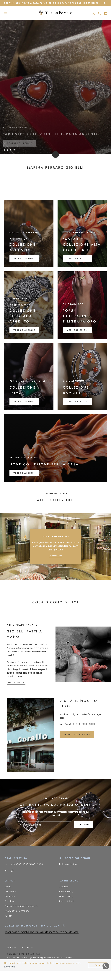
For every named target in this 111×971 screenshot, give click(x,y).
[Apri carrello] (105, 13)
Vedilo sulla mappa (76, 734)
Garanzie (63, 886)
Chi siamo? (10, 891)
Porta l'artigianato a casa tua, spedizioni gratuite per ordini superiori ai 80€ (55, 3)
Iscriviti (83, 824)
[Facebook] (6, 870)
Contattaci (10, 896)
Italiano (25, 947)
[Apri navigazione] (5, 13)
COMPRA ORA (55, 555)
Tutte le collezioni (68, 864)
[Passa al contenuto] (55, 154)
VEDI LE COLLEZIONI (16, 682)
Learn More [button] (9, 967)
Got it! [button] (98, 965)
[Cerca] (99, 13)
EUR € (10, 947)
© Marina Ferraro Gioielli (23, 954)
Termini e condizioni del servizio (21, 906)
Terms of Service (67, 901)
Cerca (8, 886)
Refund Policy (66, 896)
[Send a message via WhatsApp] (106, 966)
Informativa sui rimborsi (17, 910)
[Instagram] (12, 870)
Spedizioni (10, 901)
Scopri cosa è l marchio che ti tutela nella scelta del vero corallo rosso (42, 932)
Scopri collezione (19, 141)
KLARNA (8, 915)
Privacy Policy (66, 891)
